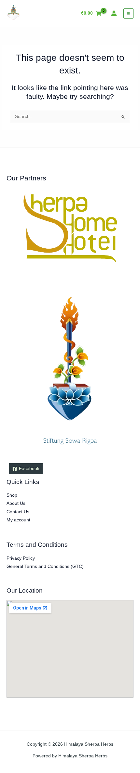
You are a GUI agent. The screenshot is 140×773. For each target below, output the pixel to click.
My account (18, 520)
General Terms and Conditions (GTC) (45, 566)
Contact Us (18, 511)
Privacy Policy (21, 558)
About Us (16, 503)
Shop (12, 495)
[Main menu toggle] (128, 13)
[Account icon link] (114, 13)
